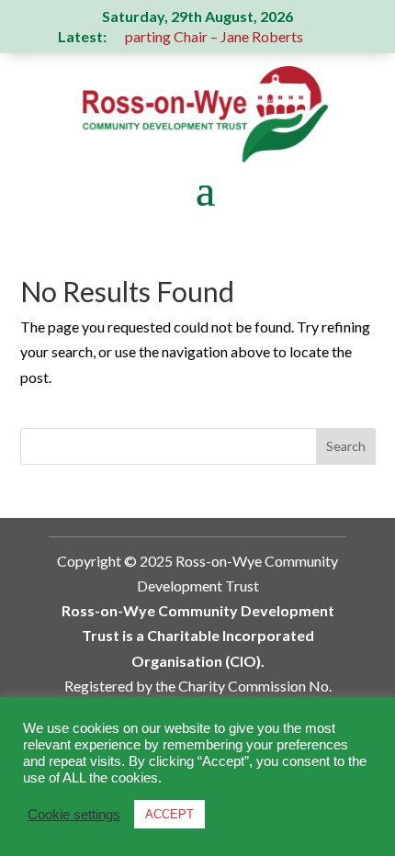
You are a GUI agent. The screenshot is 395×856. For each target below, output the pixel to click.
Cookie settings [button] (74, 814)
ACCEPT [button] (169, 814)
